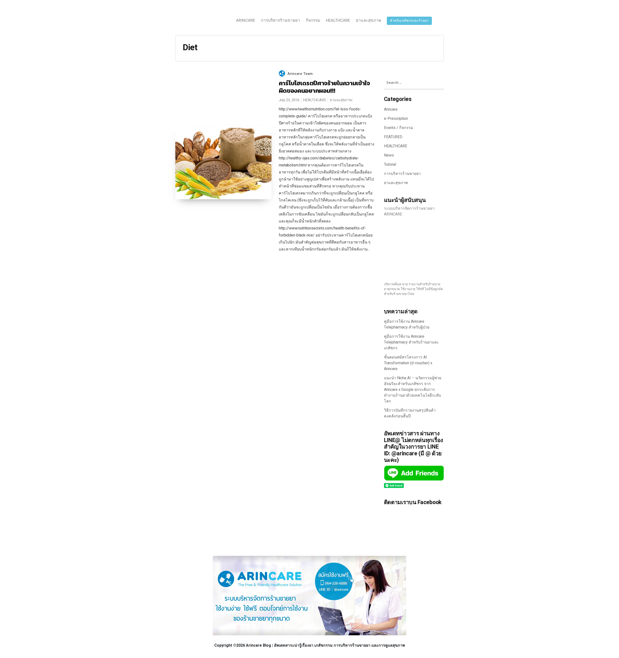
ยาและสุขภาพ (368, 20)
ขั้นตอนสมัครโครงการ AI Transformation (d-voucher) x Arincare (408, 363)
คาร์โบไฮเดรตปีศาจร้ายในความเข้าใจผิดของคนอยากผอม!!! (324, 87)
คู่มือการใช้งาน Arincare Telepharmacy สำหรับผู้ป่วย (406, 324)
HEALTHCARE (338, 20)
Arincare (245, 20)
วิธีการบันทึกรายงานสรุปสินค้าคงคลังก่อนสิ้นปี (410, 413)
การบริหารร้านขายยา (280, 20)
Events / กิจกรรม (398, 128)
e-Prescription (396, 119)
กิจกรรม (313, 20)
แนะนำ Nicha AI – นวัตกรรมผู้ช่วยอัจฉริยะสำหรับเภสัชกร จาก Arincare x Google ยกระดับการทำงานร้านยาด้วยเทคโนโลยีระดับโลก (412, 389)
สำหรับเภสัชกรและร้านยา (409, 20)
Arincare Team (300, 73)
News (389, 155)
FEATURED (393, 137)
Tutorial (390, 164)
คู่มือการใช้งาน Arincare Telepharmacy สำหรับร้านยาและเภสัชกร (411, 342)
